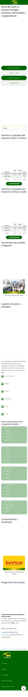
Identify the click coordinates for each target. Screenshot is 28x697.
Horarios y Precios (14, 68)
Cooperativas (14, 83)
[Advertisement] (14, 41)
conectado (5, 635)
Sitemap (4, 669)
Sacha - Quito (14, 73)
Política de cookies (7, 680)
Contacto (4, 663)
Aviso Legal (5, 675)
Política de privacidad (8, 686)
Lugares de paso (14, 78)
